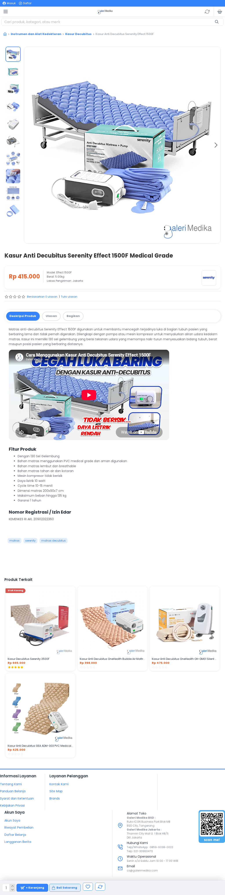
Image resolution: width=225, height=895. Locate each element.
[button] (28, 145)
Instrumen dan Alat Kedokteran (36, 34)
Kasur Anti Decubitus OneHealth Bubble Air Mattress (112, 659)
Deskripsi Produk (22, 316)
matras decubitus (53, 540)
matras (14, 540)
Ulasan (51, 316)
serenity (30, 540)
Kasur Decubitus (78, 34)
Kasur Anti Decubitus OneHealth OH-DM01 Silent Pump (184, 659)
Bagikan (73, 316)
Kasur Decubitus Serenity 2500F (28, 659)
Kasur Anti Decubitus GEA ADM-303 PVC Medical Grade (40, 746)
